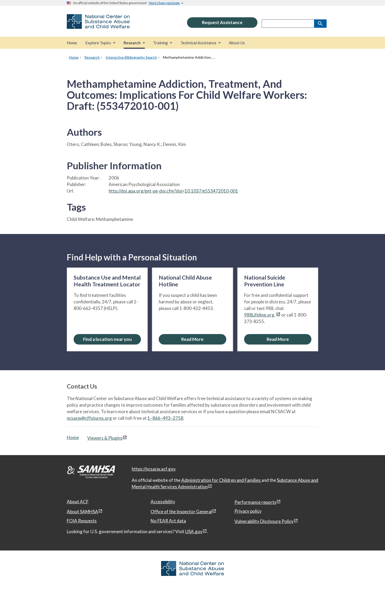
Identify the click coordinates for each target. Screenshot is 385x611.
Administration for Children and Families (221, 480)
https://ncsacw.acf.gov (154, 469)
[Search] (320, 23)
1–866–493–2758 (165, 418)
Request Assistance (222, 22)
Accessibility (163, 501)
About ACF (78, 501)
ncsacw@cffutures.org (89, 418)
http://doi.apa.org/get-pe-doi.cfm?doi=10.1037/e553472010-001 (173, 191)
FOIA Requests (82, 520)
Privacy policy (248, 511)
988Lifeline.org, (259, 315)
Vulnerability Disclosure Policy (264, 521)
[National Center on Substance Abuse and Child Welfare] (98, 25)
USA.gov (193, 531)
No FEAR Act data (168, 520)
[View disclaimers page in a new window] (278, 315)
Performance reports (255, 502)
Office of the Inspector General (181, 511)
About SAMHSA (82, 511)
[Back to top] (370, 596)
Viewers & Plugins (105, 438)
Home (73, 437)
